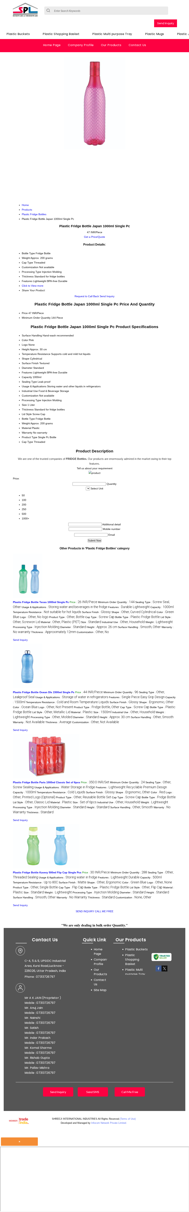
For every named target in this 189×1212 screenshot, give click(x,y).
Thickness (28, 409)
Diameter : (73, 627)
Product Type (29, 437)
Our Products (111, 45)
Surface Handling (32, 335)
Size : (91, 622)
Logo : (34, 617)
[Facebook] (158, 971)
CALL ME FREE (104, 911)
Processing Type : (36, 627)
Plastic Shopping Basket (61, 34)
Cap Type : (99, 617)
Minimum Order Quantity (36, 317)
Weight (26, 423)
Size (24, 404)
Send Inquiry (165, 23)
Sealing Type (29, 381)
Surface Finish (30, 363)
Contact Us (137, 45)
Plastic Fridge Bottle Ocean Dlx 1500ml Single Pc (43, 692)
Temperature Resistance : (47, 612)
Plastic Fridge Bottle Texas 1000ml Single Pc (41, 602)
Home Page (52, 45)
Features (27, 372)
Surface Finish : (96, 612)
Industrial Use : (123, 622)
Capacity (27, 377)
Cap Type (27, 441)
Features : (129, 607)
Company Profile (81, 45)
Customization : (93, 632)
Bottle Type (28, 418)
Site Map (100, 990)
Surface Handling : (139, 627)
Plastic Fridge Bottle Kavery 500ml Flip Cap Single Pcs (47, 872)
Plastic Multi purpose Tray (112, 34)
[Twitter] (164, 971)
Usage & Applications (34, 386)
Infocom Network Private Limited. (109, 1123)
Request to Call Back (87, 296)
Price (25, 313)
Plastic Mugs (154, 34)
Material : (60, 622)
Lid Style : (51, 712)
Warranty (27, 432)
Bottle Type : (137, 617)
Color (25, 340)
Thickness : (53, 632)
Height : (102, 627)
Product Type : (67, 617)
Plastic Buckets (18, 34)
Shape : (133, 612)
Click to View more (32, 285)
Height (25, 349)
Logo (25, 344)
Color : (25, 707)
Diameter (27, 367)
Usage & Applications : (64, 607)
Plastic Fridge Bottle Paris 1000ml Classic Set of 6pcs (46, 782)
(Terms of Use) (128, 1118)
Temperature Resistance (36, 353)
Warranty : (29, 722)
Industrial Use (30, 391)
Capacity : (162, 607)
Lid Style (27, 414)
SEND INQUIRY (85, 911)
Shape (25, 358)
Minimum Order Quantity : (116, 602)
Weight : (159, 622)
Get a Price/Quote (94, 236)
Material (26, 428)
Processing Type (31, 400)
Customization (30, 395)
